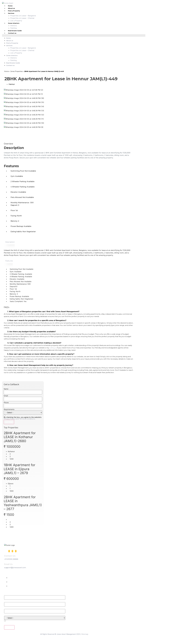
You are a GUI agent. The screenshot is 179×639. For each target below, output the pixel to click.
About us (11, 8)
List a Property (16, 21)
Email (6, 396)
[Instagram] (12, 551)
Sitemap (84, 634)
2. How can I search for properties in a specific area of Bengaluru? (36, 320)
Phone (6, 402)
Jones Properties (16, 71)
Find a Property (14, 11)
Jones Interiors (13, 23)
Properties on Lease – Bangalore (23, 16)
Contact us (12, 33)
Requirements (9, 409)
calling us (53, 348)
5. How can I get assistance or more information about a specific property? (40, 354)
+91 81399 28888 (11, 559)
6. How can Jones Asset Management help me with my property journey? (40, 365)
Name (6, 389)
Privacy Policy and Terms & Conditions (19, 419)
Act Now (8, 422)
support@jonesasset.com (15, 568)
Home (8, 38)
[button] (73, 35)
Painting (13, 28)
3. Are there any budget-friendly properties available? (31, 332)
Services (11, 13)
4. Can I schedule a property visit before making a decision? (34, 343)
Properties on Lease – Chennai (22, 18)
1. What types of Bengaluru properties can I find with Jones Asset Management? (43, 312)
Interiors (13, 26)
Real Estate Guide (15, 30)
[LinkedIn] (16, 551)
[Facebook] (9, 551)
